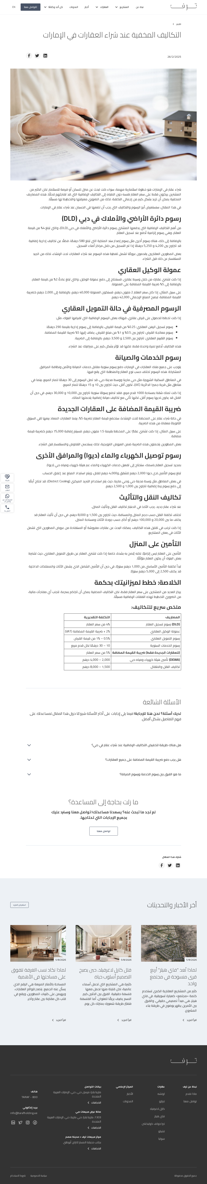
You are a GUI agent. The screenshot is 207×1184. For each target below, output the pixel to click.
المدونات (73, 7)
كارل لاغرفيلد (157, 1108)
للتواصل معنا (30, 7)
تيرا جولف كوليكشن (153, 1123)
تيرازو (162, 1101)
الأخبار (130, 1093)
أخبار (86, 7)
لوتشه (161, 1093)
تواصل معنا (190, 1101)
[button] (122, 7)
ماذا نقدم (191, 1093)
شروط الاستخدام (18, 1176)
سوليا (161, 1138)
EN (13, 6)
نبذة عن (139, 7)
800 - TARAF (29, 1097)
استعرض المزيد (19, 905)
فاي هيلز (159, 1116)
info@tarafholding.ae (23, 1113)
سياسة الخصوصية (39, 1176)
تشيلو (161, 1131)
